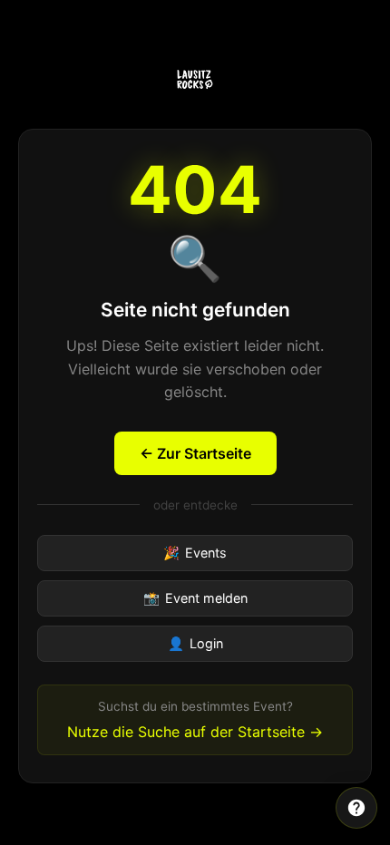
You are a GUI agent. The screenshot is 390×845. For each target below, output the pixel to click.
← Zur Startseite (195, 453)
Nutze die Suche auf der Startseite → (195, 732)
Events (195, 552)
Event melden (195, 598)
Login (195, 643)
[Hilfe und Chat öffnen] (356, 808)
